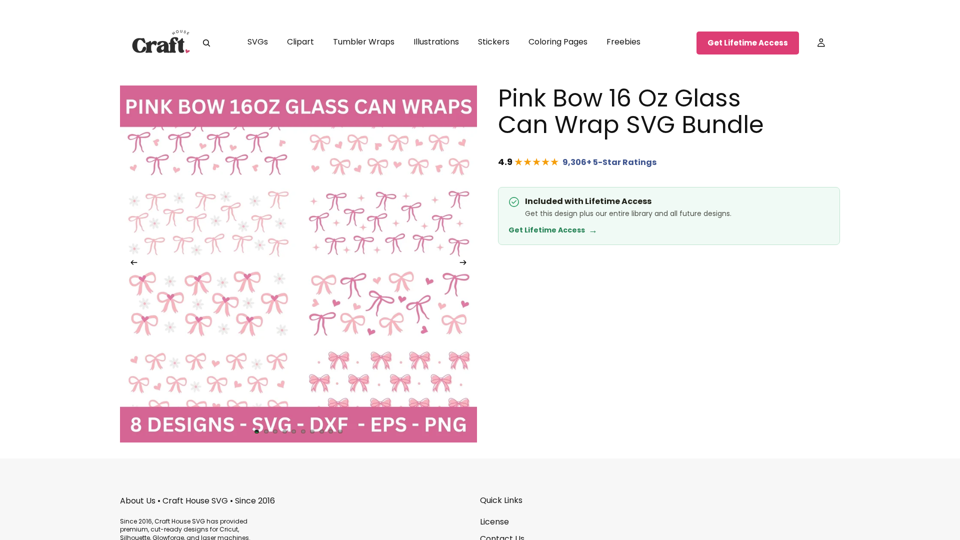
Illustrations (436, 42)
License (494, 522)
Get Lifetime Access (748, 43)
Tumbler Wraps (363, 42)
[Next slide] (466, 264)
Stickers (494, 42)
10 (340, 431)
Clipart (300, 42)
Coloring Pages (558, 42)
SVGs (258, 42)
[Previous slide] (131, 264)
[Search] (207, 43)
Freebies (623, 42)
